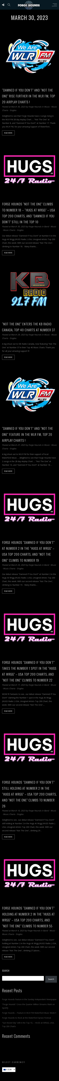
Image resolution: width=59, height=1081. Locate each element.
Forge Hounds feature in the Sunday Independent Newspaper (29, 999)
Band (46, 226)
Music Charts (9, 230)
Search (5, 970)
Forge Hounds (35, 106)
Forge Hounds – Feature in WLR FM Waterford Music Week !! (29, 1013)
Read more (8, 133)
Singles (13, 110)
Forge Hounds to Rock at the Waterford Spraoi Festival (26, 1017)
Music (47, 106)
